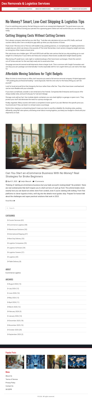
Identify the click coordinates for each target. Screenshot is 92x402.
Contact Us (9, 386)
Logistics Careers (16, 252)
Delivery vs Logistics (61, 9)
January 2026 (15, 316)
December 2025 (16, 321)
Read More (10, 201)
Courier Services (16, 220)
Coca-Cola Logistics (25, 9)
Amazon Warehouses (42, 9)
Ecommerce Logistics (18, 225)
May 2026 (14, 298)
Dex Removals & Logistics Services (26, 3)
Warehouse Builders (79, 9)
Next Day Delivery (16, 239)
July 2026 (14, 288)
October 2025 (15, 330)
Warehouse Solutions (18, 229)
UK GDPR (9, 389)
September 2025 (16, 334)
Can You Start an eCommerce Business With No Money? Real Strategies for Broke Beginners (42, 175)
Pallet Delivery (15, 261)
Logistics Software (17, 248)
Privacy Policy (10, 383)
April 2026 (14, 302)
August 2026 (15, 284)
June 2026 (14, 293)
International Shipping (18, 234)
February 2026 (15, 311)
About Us (9, 376)
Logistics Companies (18, 243)
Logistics (13, 257)
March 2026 (15, 307)
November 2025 (16, 325)
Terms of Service (12, 379)
